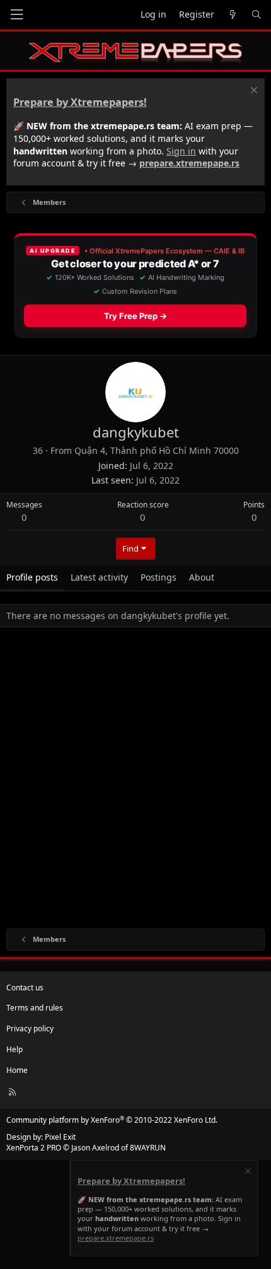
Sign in (181, 151)
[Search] (256, 15)
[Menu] (16, 15)
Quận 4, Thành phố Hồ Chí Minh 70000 (156, 450)
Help (14, 1049)
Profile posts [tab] (32, 577)
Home (17, 1070)
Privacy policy (30, 1028)
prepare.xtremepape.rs (189, 163)
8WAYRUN (148, 1147)
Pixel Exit (60, 1137)
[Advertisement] (135, 780)
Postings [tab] (158, 577)
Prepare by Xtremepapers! (80, 102)
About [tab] (201, 577)
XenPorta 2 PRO (33, 1147)
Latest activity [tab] (99, 577)
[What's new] (233, 15)
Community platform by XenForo (111, 1120)
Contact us (24, 987)
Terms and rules (34, 1007)
